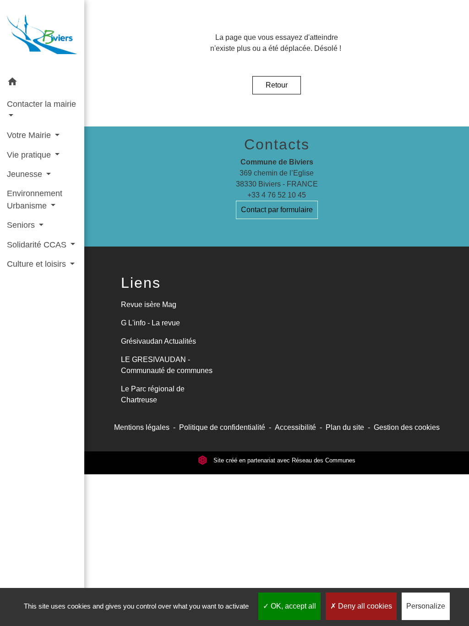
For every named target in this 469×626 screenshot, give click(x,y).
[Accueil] (42, 36)
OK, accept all (292, 606)
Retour (277, 85)
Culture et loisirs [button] (37, 264)
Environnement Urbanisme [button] (34, 199)
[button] (42, 83)
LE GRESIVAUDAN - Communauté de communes (167, 365)
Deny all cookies (364, 606)
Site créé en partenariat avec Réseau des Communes (283, 460)
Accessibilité (295, 427)
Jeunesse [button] (25, 174)
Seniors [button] (22, 225)
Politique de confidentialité (222, 427)
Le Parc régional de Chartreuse (153, 394)
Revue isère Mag (148, 304)
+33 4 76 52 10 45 (276, 195)
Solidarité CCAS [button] (38, 244)
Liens (141, 283)
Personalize (425, 606)
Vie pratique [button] (30, 154)
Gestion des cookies (407, 427)
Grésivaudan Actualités (158, 341)
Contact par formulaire (277, 210)
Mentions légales (141, 427)
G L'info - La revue (150, 323)
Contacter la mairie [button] (41, 104)
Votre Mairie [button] (30, 135)
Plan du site (345, 427)
